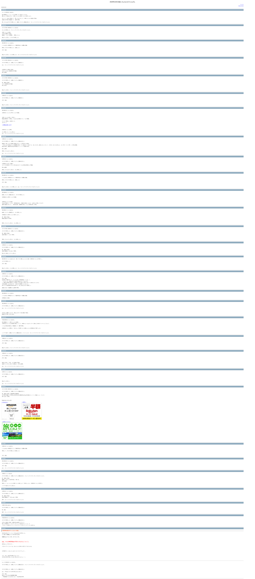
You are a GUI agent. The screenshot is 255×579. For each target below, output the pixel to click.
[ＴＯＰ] (242, 4)
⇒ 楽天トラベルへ (6, 421)
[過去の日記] (241, 5)
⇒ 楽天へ (24, 402)
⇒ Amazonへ (5, 402)
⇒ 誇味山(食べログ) (6, 124)
